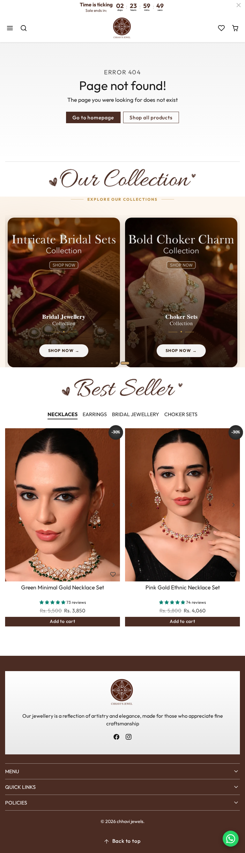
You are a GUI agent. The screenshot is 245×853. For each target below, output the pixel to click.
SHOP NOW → (63, 350)
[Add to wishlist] (113, 574)
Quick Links (20, 787)
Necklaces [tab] (63, 414)
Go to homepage (93, 117)
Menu (12, 771)
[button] (10, 28)
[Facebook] (116, 737)
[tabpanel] (122, 537)
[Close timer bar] (238, 5)
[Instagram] (128, 737)
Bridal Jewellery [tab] (135, 414)
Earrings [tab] (95, 414)
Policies (16, 802)
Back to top (126, 841)
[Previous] (11, 504)
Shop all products (151, 117)
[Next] (113, 504)
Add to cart (62, 621)
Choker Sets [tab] (180, 414)
